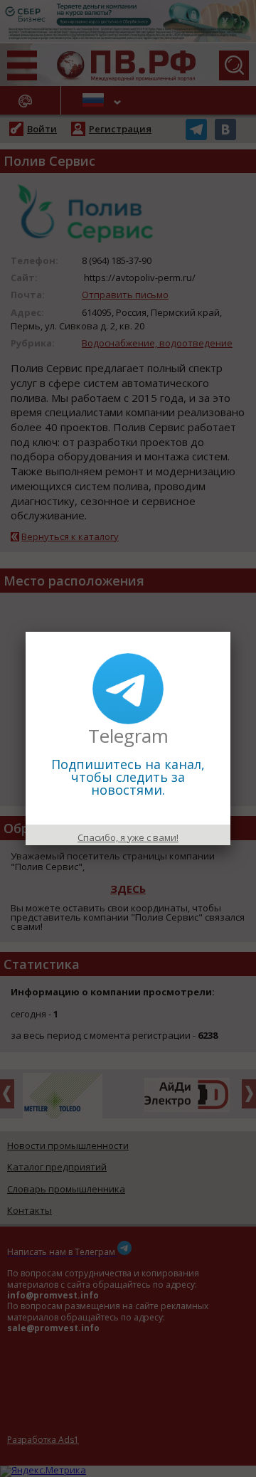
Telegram (128, 735)
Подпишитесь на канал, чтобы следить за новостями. (128, 777)
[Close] (230, 632)
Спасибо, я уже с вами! (128, 837)
